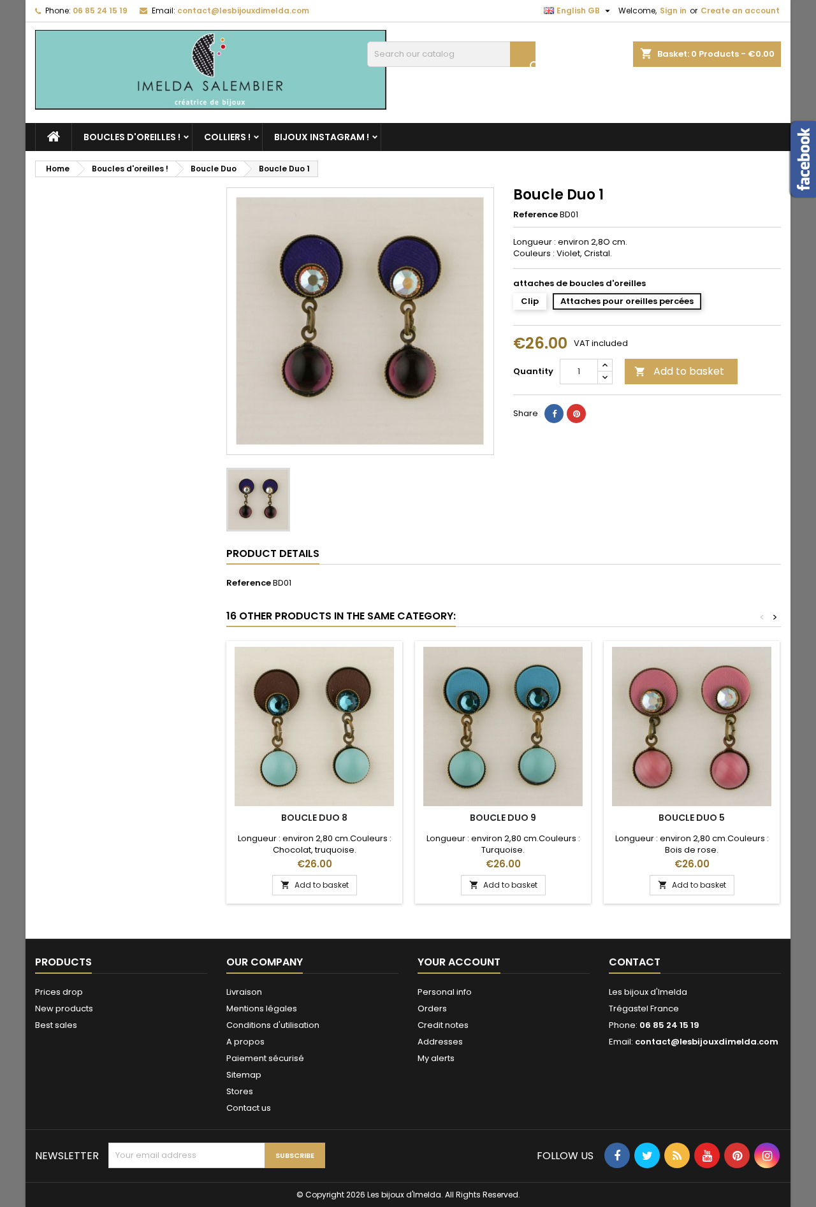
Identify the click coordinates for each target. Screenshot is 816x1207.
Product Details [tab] (272, 553)
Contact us (248, 1108)
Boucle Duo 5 (692, 817)
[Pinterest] (576, 413)
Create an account (740, 10)
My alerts (436, 1058)
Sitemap (243, 1075)
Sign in (673, 10)
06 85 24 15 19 (100, 10)
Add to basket (679, 371)
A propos (245, 1042)
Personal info (445, 992)
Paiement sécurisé (265, 1058)
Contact (634, 962)
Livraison (244, 992)
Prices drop (59, 992)
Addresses (440, 1042)
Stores (239, 1091)
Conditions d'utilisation (272, 1025)
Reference (535, 214)
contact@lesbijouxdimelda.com (243, 10)
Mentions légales (261, 1008)
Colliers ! (227, 137)
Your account (459, 962)
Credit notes (443, 1025)
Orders (432, 1008)
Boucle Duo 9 (503, 817)
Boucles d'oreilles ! (132, 137)
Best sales (56, 1025)
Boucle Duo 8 (314, 817)
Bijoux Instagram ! (321, 137)
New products (64, 1008)
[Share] (554, 413)
